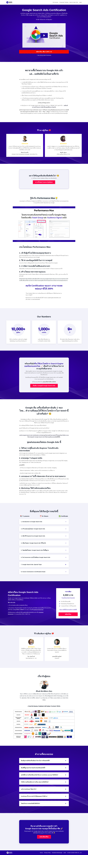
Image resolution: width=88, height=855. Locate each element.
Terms (41, 852)
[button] (68, 613)
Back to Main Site (74, 2)
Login (80, 2)
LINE (64, 852)
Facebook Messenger (38, 609)
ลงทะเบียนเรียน (44, 836)
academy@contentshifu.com (29, 612)
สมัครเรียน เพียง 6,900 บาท (44, 51)
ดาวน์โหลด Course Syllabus (44, 182)
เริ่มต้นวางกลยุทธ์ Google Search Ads (44, 385)
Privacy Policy (47, 852)
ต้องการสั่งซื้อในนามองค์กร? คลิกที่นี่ (68, 609)
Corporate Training (63, 2)
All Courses (55, 2)
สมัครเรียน (68, 614)
